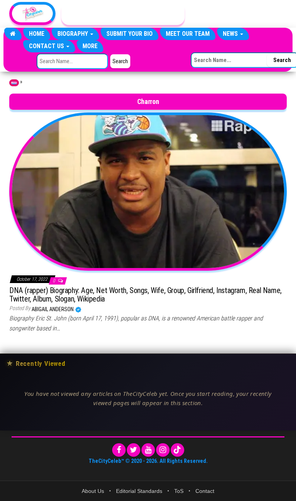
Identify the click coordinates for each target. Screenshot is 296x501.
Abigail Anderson (53, 309)
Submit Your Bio (129, 33)
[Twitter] (133, 450)
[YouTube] (148, 450)
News (231, 33)
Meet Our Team (188, 33)
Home (36, 33)
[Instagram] (163, 450)
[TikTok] (177, 450)
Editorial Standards (139, 491)
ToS (178, 491)
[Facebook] (119, 450)
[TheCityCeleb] (13, 34)
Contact (204, 491)
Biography (73, 33)
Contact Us (47, 46)
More (90, 46)
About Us (93, 491)
